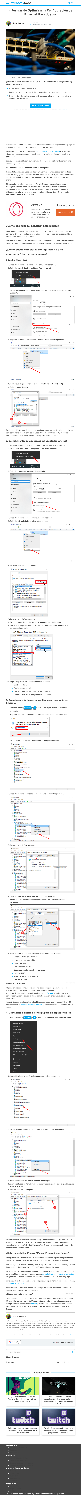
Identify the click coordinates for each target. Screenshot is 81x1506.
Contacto (13, 1450)
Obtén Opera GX (64, 212)
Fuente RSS (14, 1486)
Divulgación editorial (18, 1460)
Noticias (13, 1471)
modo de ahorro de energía (31, 1005)
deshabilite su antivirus (15, 1284)
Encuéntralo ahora (40, 105)
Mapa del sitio (15, 1489)
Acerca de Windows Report (20, 1448)
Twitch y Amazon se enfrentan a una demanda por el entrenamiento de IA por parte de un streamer (58, 1430)
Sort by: (60, 1362)
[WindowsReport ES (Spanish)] (21, 2)
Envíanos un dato (17, 1453)
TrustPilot (64, 110)
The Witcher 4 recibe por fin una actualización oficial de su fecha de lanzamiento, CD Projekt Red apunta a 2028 (58, 1400)
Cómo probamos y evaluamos (21, 1463)
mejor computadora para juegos (47, 151)
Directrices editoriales (19, 1458)
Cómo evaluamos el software (21, 1465)
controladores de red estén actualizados (58, 1274)
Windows (13, 1481)
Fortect (50, 993)
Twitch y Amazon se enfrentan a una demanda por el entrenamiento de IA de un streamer (22, 1430)
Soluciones (14, 1473)
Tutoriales (14, 1476)
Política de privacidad (18, 1491)
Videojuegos (15, 1478)
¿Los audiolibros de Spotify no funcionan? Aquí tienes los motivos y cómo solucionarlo (23, 1399)
